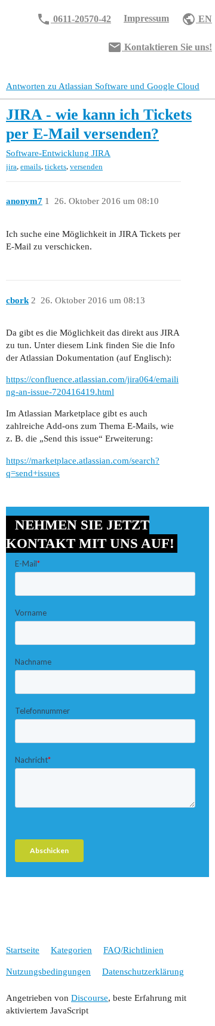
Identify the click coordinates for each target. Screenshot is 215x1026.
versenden (86, 166)
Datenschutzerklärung (143, 971)
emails (30, 166)
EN (197, 19)
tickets (55, 166)
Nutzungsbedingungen (48, 971)
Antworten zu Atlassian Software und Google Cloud (102, 86)
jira (11, 166)
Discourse (89, 998)
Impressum (146, 18)
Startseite (22, 950)
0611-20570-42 (73, 19)
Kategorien (71, 950)
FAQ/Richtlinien (133, 950)
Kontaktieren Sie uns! (160, 47)
